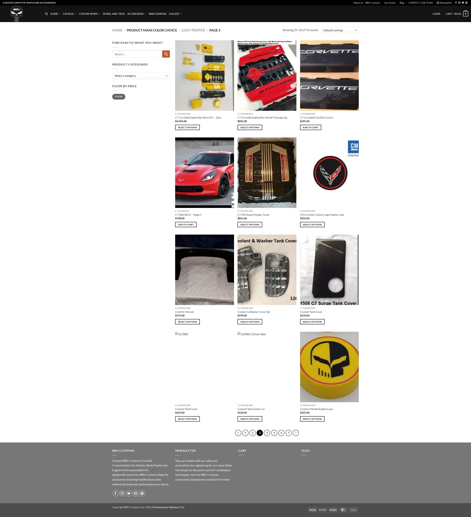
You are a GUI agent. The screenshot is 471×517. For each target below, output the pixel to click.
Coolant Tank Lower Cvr (251, 408)
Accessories (135, 13)
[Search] (46, 13)
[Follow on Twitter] (463, 2)
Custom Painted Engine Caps (316, 408)
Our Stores (390, 2)
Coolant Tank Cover (311, 311)
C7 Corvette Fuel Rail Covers (316, 117)
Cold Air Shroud (184, 311)
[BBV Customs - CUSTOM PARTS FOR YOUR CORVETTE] (21, 14)
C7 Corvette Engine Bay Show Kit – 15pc (198, 117)
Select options (187, 127)
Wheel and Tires (114, 13)
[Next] (296, 433)
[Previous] (238, 433)
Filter (118, 96)
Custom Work (88, 13)
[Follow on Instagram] (459, 2)
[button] (444, 2)
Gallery (174, 13)
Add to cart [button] (310, 127)
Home (54, 13)
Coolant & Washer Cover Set (254, 311)
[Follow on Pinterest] (142, 493)
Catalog (68, 13)
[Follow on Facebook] (456, 2)
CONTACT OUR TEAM (420, 2)
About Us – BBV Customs (366, 2)
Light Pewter (193, 30)
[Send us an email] (466, 2)
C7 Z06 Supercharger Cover (254, 214)
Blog (402, 2)
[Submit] (166, 54)
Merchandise (158, 13)
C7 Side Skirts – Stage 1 (188, 214)
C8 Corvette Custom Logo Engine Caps (322, 214)
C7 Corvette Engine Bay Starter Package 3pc (263, 117)
